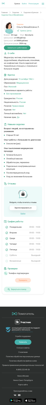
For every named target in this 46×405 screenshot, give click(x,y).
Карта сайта (23, 385)
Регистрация (34, 4)
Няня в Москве (23, 376)
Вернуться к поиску (18, 289)
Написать (23, 342)
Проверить (23, 280)
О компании (23, 352)
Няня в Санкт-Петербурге (23, 380)
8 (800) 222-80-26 (23, 370)
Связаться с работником (17, 48)
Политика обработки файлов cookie (23, 361)
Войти (24, 4)
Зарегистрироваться (23, 208)
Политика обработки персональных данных (23, 356)
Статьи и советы (23, 348)
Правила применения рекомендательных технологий (23, 365)
